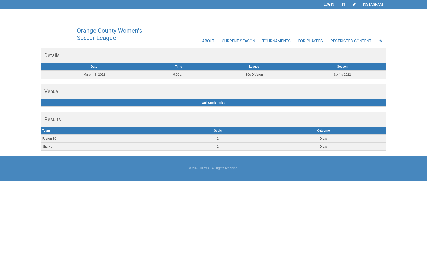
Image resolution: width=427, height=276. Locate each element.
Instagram (373, 4)
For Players (310, 41)
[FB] (343, 4)
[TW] (354, 4)
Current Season (238, 41)
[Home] (380, 41)
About (208, 41)
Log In (329, 4)
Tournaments (276, 41)
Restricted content (350, 41)
